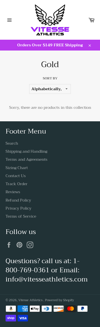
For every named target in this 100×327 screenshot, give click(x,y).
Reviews (13, 191)
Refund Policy (18, 200)
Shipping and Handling (26, 151)
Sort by (50, 78)
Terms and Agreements (27, 159)
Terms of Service (21, 216)
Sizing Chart (17, 167)
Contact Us (16, 175)
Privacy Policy (18, 208)
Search (12, 143)
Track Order (17, 183)
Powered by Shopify (59, 300)
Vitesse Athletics (30, 300)
